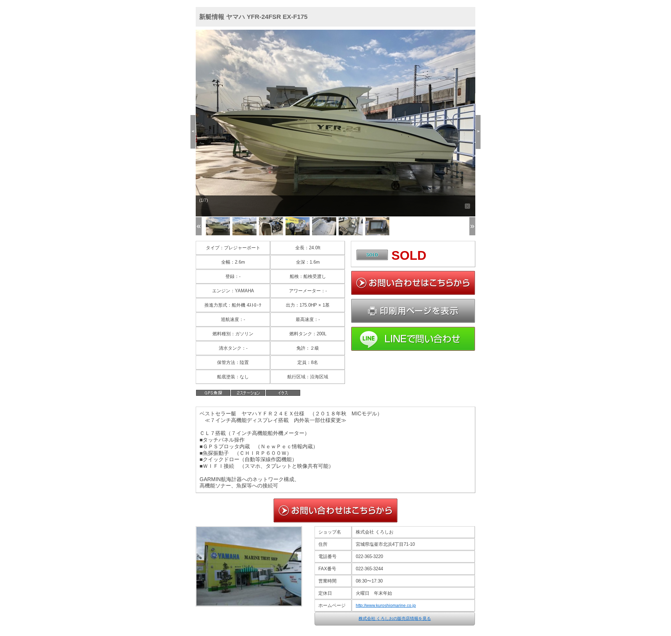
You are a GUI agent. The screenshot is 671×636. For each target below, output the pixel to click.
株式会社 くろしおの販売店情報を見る (395, 618)
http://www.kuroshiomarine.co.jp (386, 605)
